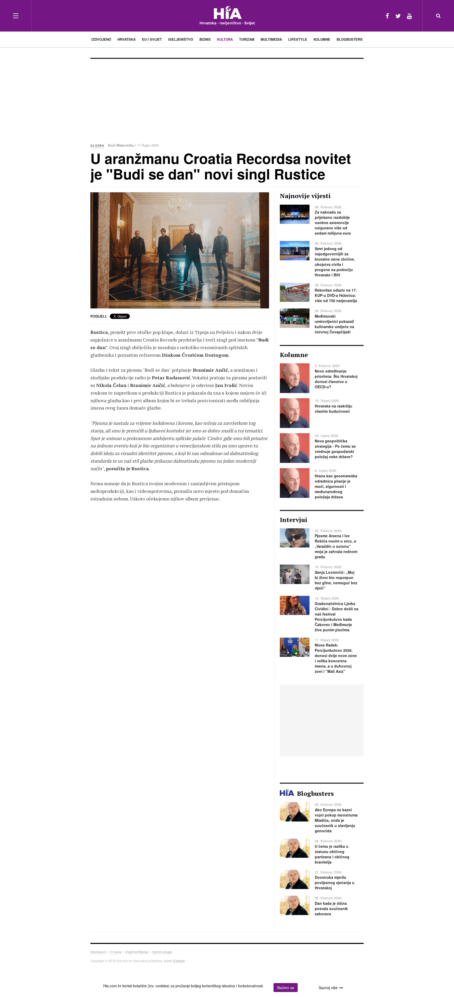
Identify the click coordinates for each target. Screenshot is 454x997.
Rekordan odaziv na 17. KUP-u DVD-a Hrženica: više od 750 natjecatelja (336, 295)
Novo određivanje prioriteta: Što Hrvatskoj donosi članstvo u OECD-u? (336, 378)
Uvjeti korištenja (136, 951)
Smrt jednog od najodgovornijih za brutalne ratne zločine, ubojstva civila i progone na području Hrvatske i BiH (335, 261)
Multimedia (271, 39)
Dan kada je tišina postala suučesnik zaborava (331, 908)
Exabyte (179, 960)
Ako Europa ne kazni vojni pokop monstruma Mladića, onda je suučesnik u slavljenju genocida (336, 820)
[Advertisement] (227, 98)
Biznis (205, 39)
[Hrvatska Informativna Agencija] (227, 15)
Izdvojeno (101, 39)
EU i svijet (152, 39)
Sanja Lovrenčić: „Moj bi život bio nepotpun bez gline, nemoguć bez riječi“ (336, 580)
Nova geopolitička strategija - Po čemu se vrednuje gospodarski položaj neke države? (335, 448)
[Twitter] (398, 16)
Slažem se (285, 987)
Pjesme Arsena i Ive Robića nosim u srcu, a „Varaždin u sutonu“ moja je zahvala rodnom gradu (336, 546)
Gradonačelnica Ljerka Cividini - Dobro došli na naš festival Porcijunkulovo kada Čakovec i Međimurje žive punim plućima (336, 616)
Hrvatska (126, 39)
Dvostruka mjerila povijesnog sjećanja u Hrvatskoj (334, 882)
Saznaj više (328, 987)
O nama (115, 951)
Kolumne (321, 39)
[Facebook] (387, 16)
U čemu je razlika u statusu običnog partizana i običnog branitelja (332, 854)
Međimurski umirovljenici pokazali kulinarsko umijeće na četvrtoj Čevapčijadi (334, 323)
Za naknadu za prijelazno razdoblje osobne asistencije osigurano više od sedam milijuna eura (333, 222)
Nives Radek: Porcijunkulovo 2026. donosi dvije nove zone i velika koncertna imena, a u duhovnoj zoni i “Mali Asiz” (336, 658)
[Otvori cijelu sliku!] (179, 250)
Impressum (98, 951)
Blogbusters (350, 39)
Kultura (225, 39)
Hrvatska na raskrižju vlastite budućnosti (333, 408)
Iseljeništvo (180, 39)
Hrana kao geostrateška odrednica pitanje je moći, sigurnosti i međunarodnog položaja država (336, 486)
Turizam (246, 39)
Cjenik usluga (162, 951)
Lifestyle (297, 39)
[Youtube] (409, 16)
